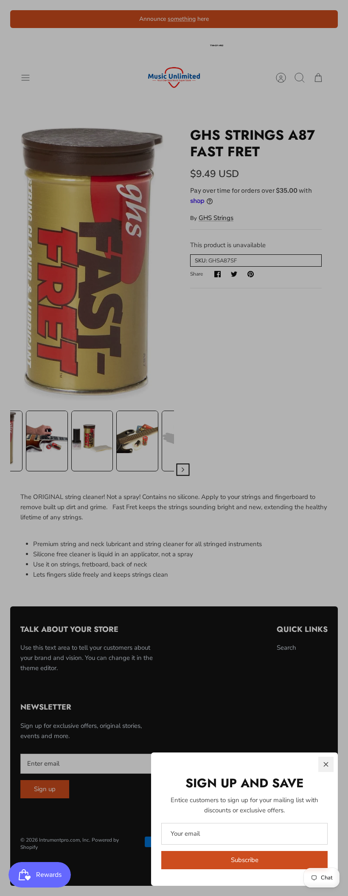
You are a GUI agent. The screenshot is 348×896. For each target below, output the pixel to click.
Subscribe (244, 860)
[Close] (326, 764)
